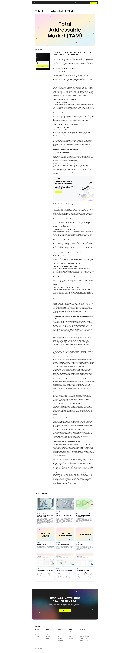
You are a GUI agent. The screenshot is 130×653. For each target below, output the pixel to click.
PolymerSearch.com (76, 482)
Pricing (75, 2)
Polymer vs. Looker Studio (84, 636)
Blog (47, 631)
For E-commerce (61, 642)
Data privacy (60, 634)
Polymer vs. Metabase (84, 631)
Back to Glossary (39, 8)
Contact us (48, 638)
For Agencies (60, 638)
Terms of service (38, 634)
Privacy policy (37, 636)
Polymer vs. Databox (83, 638)
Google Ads (71, 631)
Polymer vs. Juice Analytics (85, 634)
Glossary (48, 636)
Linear (70, 636)
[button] (56, 3)
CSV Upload (71, 638)
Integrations (71, 629)
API (58, 636)
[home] (36, 3)
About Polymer (38, 631)
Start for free (93, 2)
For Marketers (60, 640)
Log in (88, 2)
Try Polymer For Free (65, 610)
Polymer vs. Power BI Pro (84, 640)
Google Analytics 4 (72, 634)
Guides (47, 634)
